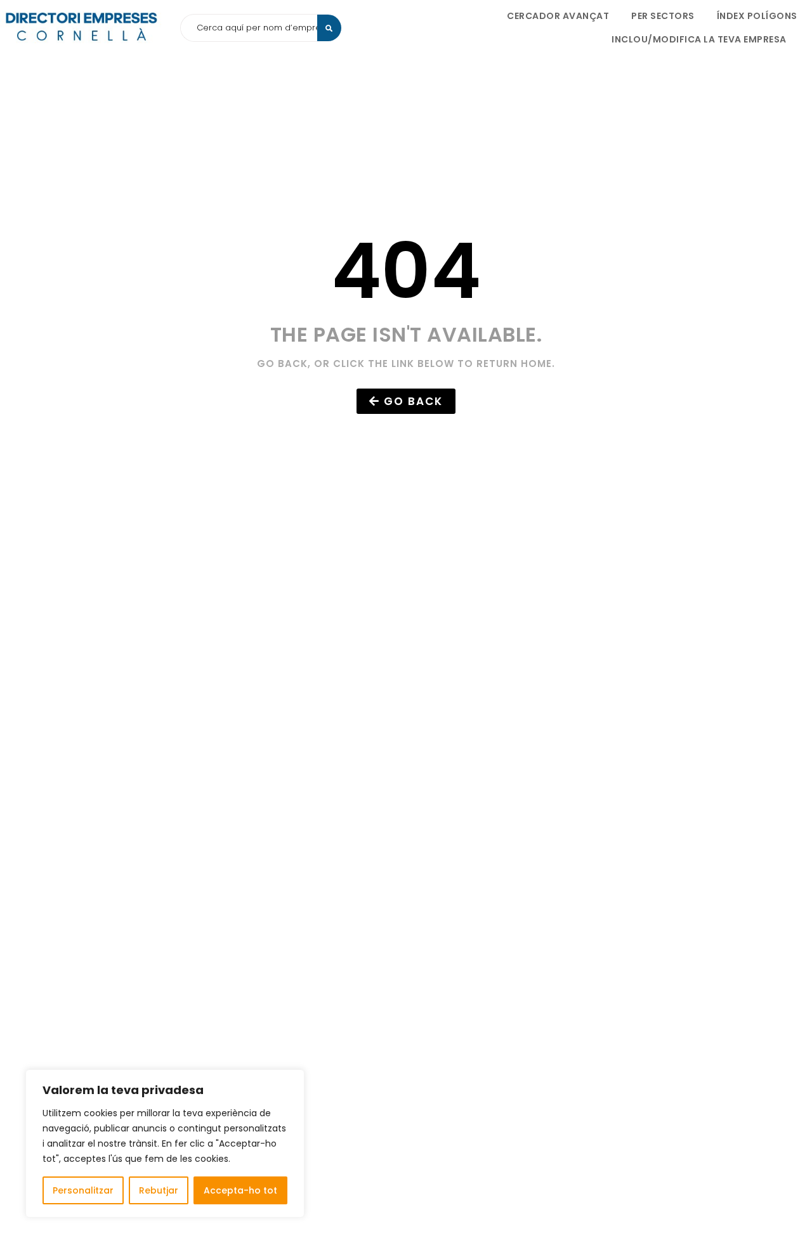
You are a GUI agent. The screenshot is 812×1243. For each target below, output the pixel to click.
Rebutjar (158, 1190)
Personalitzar (83, 1190)
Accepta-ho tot (240, 1190)
